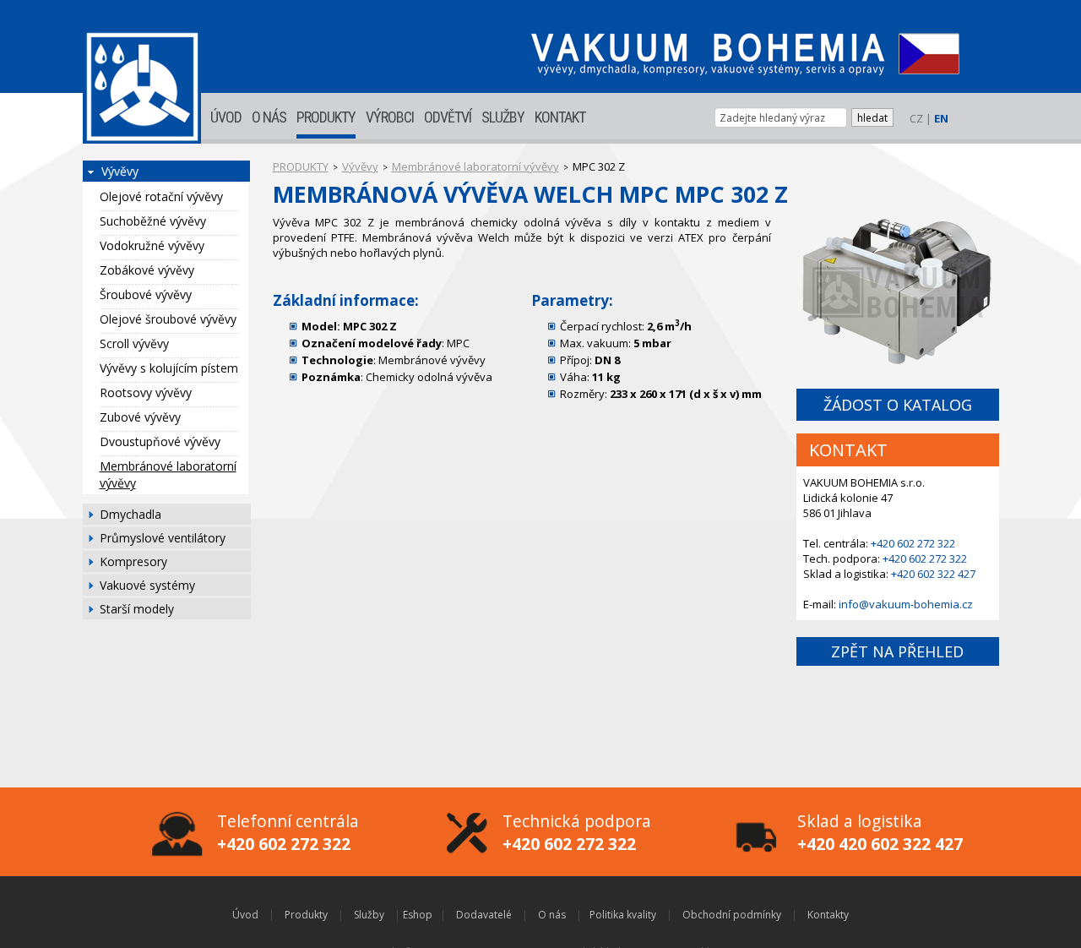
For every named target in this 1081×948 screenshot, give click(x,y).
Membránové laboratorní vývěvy (168, 474)
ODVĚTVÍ (447, 117)
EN (941, 118)
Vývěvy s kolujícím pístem (169, 368)
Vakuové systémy (147, 585)
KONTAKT (560, 117)
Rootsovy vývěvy (146, 392)
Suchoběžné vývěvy (153, 221)
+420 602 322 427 (933, 573)
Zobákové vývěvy (147, 270)
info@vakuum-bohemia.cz (906, 604)
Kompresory (133, 561)
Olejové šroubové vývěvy (168, 319)
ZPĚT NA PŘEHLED (897, 651)
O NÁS (269, 117)
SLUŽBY (502, 117)
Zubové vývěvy (140, 417)
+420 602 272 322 (913, 543)
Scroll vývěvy (134, 343)
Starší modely (137, 609)
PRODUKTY (326, 117)
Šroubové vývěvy (146, 294)
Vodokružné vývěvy (152, 245)
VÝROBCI (390, 117)
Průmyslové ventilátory (162, 538)
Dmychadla (130, 514)
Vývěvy (120, 171)
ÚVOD (226, 117)
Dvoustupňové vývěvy (160, 441)
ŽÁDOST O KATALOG (897, 405)
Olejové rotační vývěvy (161, 196)
